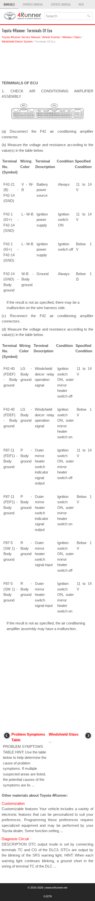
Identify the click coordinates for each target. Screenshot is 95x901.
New (81, 4)
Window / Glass (71, 37)
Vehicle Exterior (51, 37)
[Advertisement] (47, 63)
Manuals (9, 4)
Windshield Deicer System (17, 41)
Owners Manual (33, 4)
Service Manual (61, 4)
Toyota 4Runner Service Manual (21, 37)
